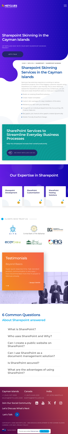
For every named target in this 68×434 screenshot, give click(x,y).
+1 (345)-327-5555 (9, 395)
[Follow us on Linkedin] (36, 403)
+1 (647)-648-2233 (31, 395)
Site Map (13, 425)
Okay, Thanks (44, 431)
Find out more (34, 431)
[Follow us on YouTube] (43, 403)
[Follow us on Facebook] (55, 403)
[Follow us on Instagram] (60, 403)
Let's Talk (8, 414)
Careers (5, 425)
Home (24, 63)
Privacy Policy (22, 425)
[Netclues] (9, 7)
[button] (24, 330)
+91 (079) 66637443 (54, 395)
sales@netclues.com (12, 398)
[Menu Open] (65, 6)
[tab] (34, 329)
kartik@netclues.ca (34, 398)
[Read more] (7, 286)
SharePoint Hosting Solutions (54, 192)
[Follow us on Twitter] (49, 403)
